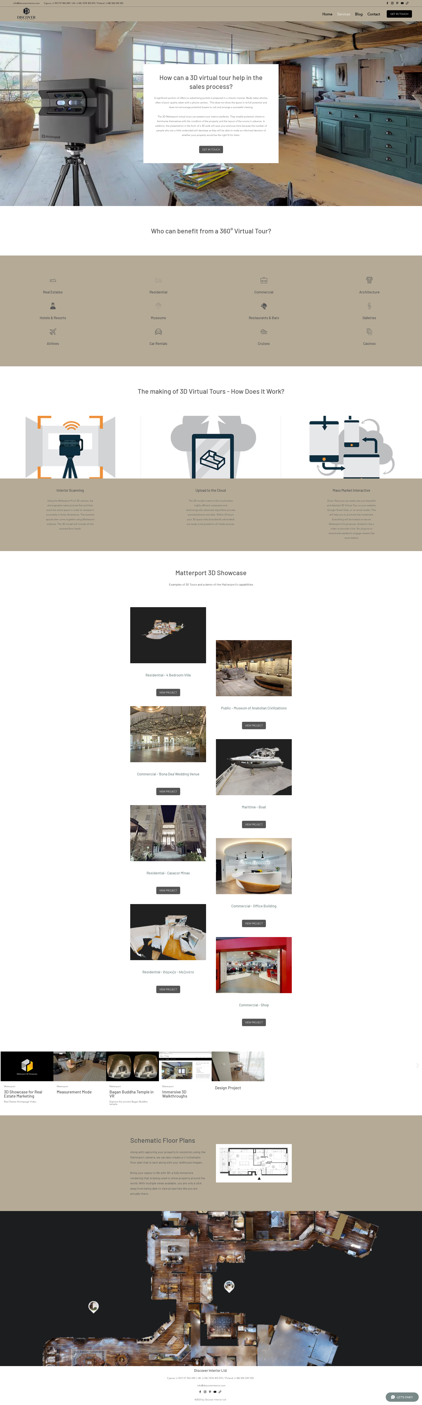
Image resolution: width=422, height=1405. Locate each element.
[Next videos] (417, 1066)
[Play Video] (27, 1066)
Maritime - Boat (254, 807)
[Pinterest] (397, 3)
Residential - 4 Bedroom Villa (168, 675)
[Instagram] (392, 3)
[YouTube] (402, 3)
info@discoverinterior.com (211, 1385)
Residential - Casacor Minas (168, 873)
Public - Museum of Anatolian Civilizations (254, 708)
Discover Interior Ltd (210, 1370)
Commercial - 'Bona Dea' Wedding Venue (168, 774)
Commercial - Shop (254, 1005)
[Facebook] (387, 3)
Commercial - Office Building (253, 906)
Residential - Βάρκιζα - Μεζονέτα (168, 972)
